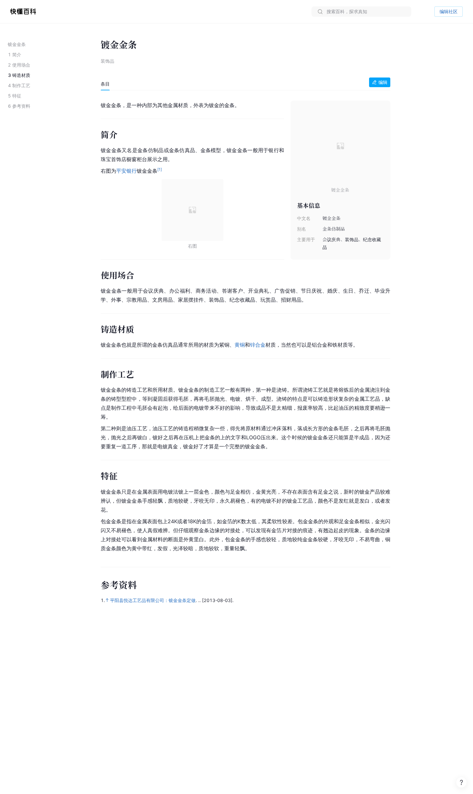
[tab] (105, 84)
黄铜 (240, 345)
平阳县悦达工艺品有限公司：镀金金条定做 (153, 600)
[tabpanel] (245, 325)
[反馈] (461, 782)
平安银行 (126, 171)
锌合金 (257, 345)
